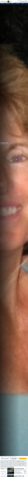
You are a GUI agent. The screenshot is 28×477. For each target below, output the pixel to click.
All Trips (5, 456)
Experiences (7, 3)
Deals (13, 456)
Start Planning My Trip (22, 458)
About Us (12, 3)
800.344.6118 (24, 2)
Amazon (2, 456)
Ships (8, 456)
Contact (23, 3)
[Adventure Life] (6, 1)
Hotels (10, 456)
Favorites (26, 0)
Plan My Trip (17, 3)
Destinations (2, 3)
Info (15, 456)
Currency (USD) (19, 0)
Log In (22, 0)
